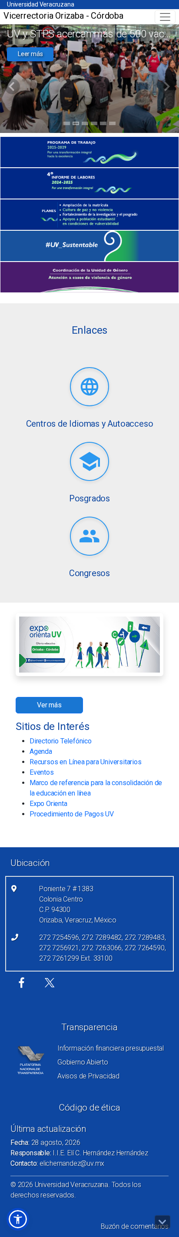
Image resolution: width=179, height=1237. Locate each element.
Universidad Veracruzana (40, 4)
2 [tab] (76, 124)
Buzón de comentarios (135, 1226)
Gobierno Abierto (82, 1062)
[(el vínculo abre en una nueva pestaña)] (89, 152)
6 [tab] (112, 124)
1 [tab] (67, 124)
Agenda (41, 751)
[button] (18, 1219)
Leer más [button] (30, 53)
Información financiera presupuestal (110, 1048)
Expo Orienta (48, 803)
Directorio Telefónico (61, 741)
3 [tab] (85, 124)
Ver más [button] (49, 705)
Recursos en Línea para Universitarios (86, 762)
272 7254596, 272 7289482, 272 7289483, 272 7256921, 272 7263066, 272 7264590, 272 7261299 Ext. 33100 (102, 947)
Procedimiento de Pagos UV (72, 814)
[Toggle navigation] (165, 17)
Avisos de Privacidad (88, 1076)
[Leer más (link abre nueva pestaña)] (89, 387)
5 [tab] (103, 124)
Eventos (42, 772)
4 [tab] (94, 124)
